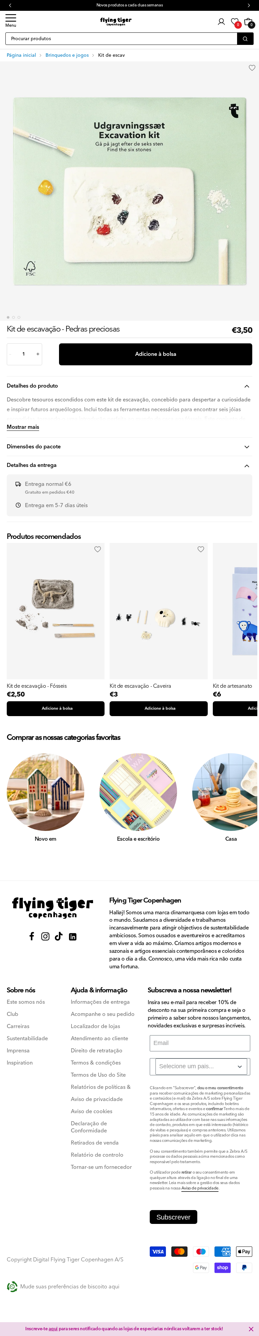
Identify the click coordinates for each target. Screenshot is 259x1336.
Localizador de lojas (95, 1026)
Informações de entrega (100, 1002)
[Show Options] (240, 1066)
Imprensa (18, 1050)
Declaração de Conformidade (89, 1127)
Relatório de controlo (97, 1155)
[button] (11, 21)
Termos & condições (96, 1063)
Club (12, 1014)
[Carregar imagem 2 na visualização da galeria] (13, 317)
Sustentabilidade (27, 1038)
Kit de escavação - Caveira (140, 686)
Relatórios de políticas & (101, 1087)
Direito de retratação (96, 1050)
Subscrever (173, 1217)
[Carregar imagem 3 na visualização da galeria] (19, 317)
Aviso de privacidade (97, 1099)
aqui (53, 1329)
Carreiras (18, 1026)
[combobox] (201, 1066)
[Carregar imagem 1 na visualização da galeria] (8, 317)
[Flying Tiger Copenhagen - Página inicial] (52, 908)
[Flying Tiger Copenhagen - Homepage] (116, 22)
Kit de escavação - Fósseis (37, 686)
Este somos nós (26, 1002)
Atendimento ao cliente (99, 1038)
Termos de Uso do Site (98, 1075)
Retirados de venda (95, 1143)
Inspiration (20, 1063)
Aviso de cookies (91, 1111)
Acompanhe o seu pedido (103, 1014)
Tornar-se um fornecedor (101, 1167)
